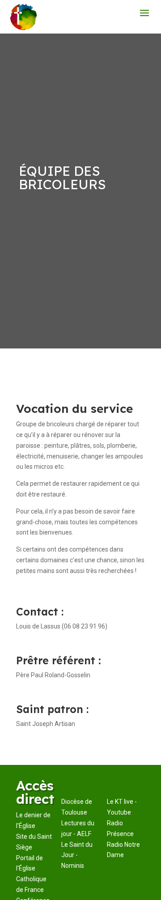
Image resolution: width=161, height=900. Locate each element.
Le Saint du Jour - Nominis (77, 855)
